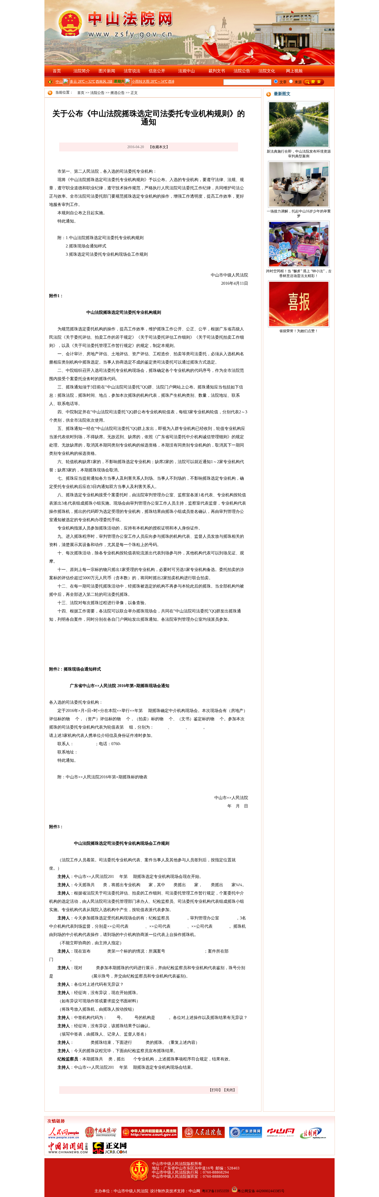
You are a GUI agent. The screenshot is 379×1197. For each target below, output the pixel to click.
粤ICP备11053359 (215, 1191)
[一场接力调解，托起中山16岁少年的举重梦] (298, 183)
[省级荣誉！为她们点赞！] (298, 303)
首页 (57, 71)
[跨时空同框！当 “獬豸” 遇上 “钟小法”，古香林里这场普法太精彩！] (298, 243)
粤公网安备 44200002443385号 (261, 1191)
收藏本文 (159, 147)
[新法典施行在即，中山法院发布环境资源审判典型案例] (298, 123)
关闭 (229, 1090)
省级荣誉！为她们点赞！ (298, 331)
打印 (215, 1090)
